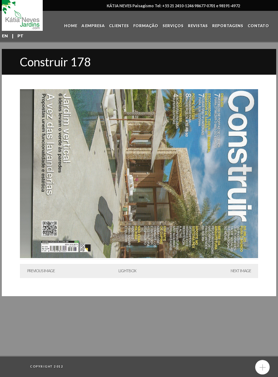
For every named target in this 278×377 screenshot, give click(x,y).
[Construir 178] (139, 256)
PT (20, 35)
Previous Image (41, 270)
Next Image (241, 270)
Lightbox (127, 270)
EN (5, 35)
